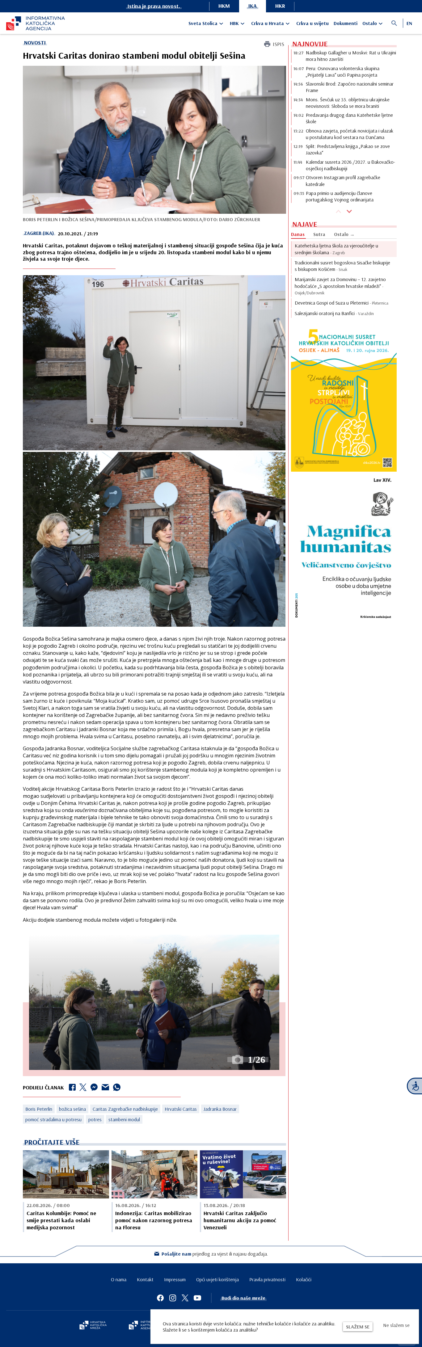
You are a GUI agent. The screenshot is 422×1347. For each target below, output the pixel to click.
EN (409, 23)
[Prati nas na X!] (185, 1298)
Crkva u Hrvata (267, 23)
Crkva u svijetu (312, 23)
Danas (298, 234)
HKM (224, 5)
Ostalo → (344, 234)
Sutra (319, 234)
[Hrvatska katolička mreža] (93, 1326)
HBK (234, 23)
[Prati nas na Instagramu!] (172, 1298)
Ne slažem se (396, 1325)
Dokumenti (345, 23)
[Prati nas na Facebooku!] (160, 1298)
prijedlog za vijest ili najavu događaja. (215, 1254)
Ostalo (369, 23)
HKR (280, 5)
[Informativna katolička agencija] (147, 1326)
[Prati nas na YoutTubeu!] (197, 1298)
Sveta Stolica (202, 23)
